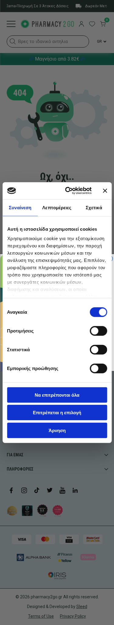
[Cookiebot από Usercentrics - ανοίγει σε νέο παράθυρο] (68, 191)
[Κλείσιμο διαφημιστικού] (105, 191)
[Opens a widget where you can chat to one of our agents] (23, 614)
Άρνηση (57, 430)
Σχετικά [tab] (94, 207)
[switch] (98, 331)
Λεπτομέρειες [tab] (56, 207)
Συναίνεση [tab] (20, 207)
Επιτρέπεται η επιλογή (57, 412)
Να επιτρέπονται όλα (57, 394)
